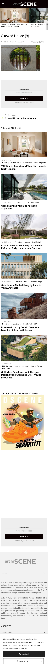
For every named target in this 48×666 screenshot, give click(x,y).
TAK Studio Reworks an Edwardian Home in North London (14, 25)
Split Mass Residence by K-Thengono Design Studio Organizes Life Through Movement (21, 375)
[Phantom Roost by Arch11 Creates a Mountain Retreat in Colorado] (24, 305)
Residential (27, 163)
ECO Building (7, 366)
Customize (22, 661)
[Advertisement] (24, 486)
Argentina (18, 242)
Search (44, 574)
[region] (24, 650)
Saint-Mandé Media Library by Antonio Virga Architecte (21, 286)
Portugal (26, 202)
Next (46, 19)
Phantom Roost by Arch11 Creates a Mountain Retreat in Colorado (20, 329)
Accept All (24, 654)
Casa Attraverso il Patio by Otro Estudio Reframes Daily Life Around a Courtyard (21, 247)
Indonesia (25, 366)
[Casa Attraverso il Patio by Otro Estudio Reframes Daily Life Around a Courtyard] (24, 226)
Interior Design (16, 163)
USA (35, 324)
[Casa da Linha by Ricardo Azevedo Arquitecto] (24, 187)
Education (18, 282)
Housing (5, 163)
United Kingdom (40, 163)
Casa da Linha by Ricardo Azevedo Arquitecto (19, 207)
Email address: (24, 89)
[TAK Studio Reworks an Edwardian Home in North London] (14, 15)
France (26, 282)
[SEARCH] (46, 4)
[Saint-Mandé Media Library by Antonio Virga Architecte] (24, 266)
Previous (1, 19)
